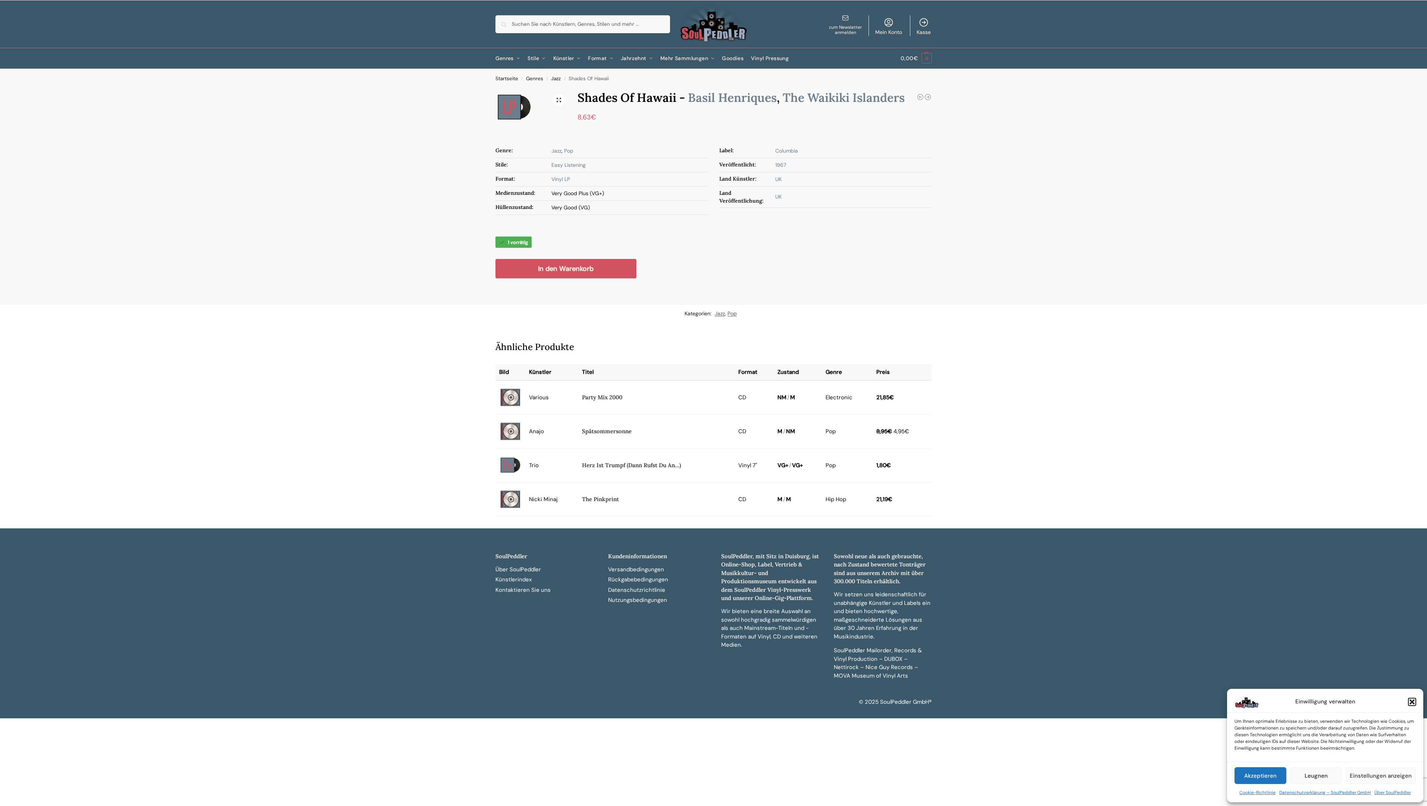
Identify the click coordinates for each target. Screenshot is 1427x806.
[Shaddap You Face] (920, 97)
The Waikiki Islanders (844, 97)
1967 (780, 165)
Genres (534, 78)
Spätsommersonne (607, 431)
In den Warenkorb (566, 268)
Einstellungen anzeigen (1381, 776)
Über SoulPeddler (1392, 793)
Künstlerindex (513, 579)
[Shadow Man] (928, 97)
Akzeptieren (1260, 776)
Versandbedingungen (636, 569)
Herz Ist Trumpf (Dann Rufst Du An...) (631, 465)
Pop (568, 150)
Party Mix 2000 (602, 397)
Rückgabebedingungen (638, 579)
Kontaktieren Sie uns (523, 590)
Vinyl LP (560, 179)
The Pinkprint (600, 499)
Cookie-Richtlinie (1257, 793)
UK (778, 179)
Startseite (506, 78)
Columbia (786, 150)
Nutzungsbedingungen (637, 600)
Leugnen (1316, 776)
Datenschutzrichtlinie (636, 590)
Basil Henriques (732, 97)
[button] (1412, 702)
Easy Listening (568, 165)
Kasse (924, 32)
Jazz (556, 78)
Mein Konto (888, 32)
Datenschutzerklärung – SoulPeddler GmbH (1325, 793)
